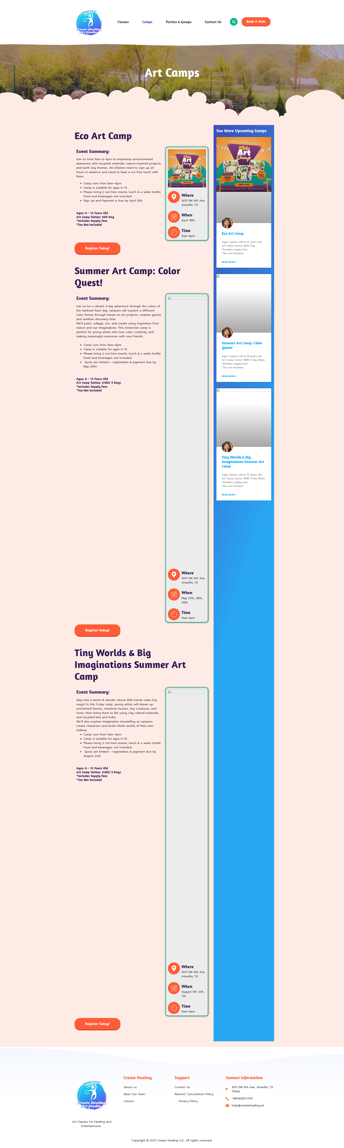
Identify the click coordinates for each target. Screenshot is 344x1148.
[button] (234, 22)
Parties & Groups (178, 22)
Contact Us (213, 22)
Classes (123, 22)
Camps (147, 22)
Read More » (229, 262)
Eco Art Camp (233, 233)
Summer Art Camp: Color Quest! (242, 345)
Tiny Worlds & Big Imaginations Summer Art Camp (243, 461)
